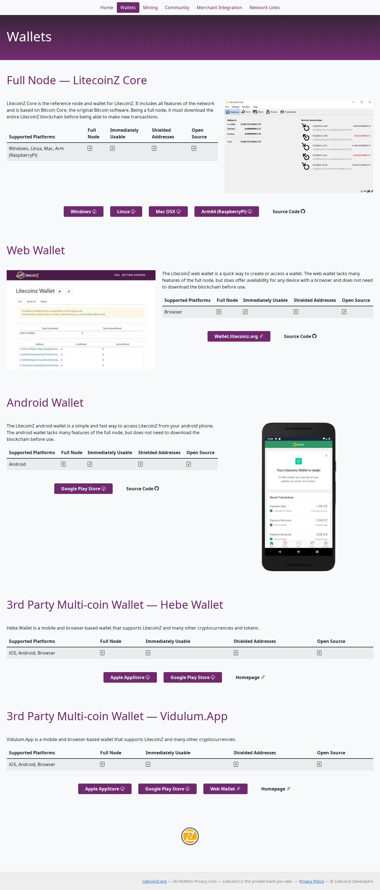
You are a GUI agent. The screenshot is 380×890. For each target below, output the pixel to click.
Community (177, 7)
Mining (150, 7)
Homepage (248, 677)
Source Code (287, 211)
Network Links (265, 7)
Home (106, 7)
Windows (81, 211)
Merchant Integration (219, 7)
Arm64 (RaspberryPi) (224, 211)
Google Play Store (81, 489)
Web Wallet (223, 789)
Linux (124, 211)
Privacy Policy (311, 881)
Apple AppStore (127, 677)
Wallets (128, 7)
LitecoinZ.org (154, 881)
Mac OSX (166, 211)
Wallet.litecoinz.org (236, 336)
